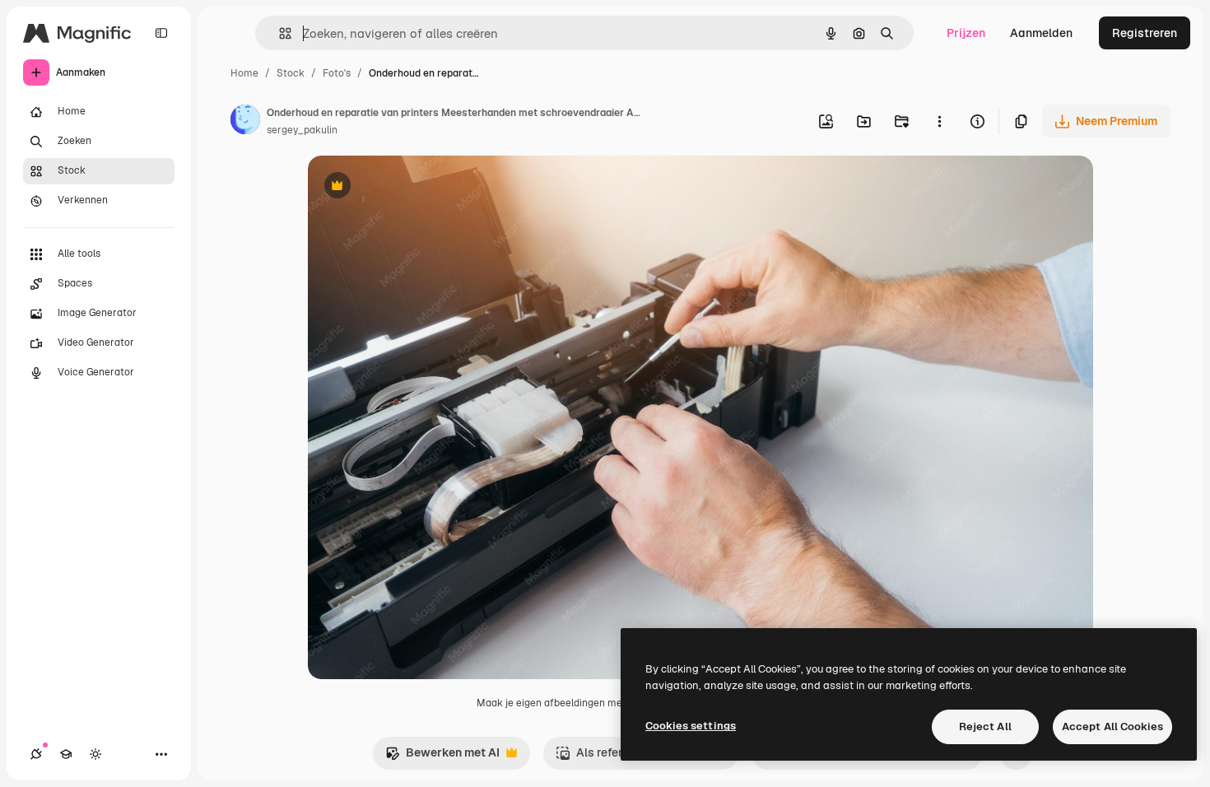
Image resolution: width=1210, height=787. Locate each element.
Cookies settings (690, 726)
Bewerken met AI (442, 757)
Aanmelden (1041, 33)
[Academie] (66, 754)
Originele (416, 187)
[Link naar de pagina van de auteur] (245, 122)
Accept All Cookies (1112, 726)
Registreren (1144, 33)
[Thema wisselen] (95, 754)
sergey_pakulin (302, 130)
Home (244, 73)
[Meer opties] (939, 121)
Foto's (337, 73)
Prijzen (966, 33)
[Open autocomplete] (278, 33)
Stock (291, 73)
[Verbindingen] (36, 754)
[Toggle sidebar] (161, 33)
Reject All (985, 726)
